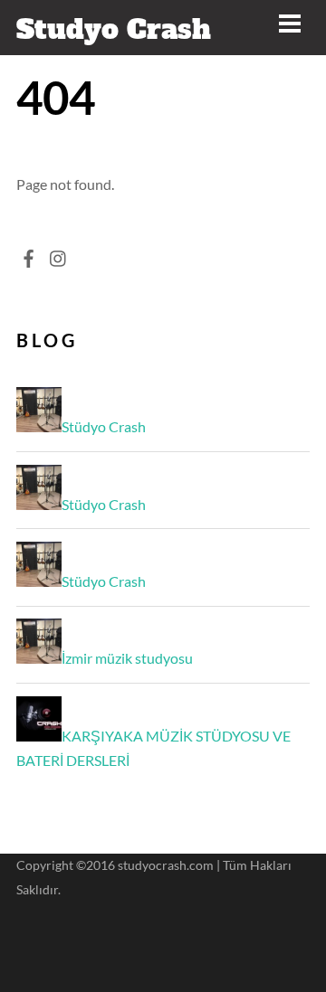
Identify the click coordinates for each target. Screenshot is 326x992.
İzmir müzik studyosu (127, 657)
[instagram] (59, 253)
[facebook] (29, 253)
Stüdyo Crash (104, 426)
